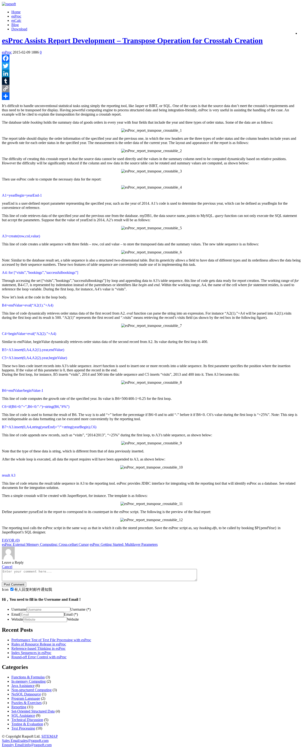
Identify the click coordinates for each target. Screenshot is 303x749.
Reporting (18, 707)
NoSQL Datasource (26, 694)
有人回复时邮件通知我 (33, 589)
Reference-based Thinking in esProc (38, 648)
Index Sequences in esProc (31, 653)
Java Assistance (23, 686)
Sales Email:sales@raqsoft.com (25, 741)
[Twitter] (151, 66)
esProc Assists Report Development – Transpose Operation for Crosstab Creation (132, 40)
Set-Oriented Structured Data (33, 711)
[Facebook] (151, 58)
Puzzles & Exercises (26, 703)
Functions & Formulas (28, 677)
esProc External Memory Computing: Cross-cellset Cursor (45, 544)
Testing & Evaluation (27, 724)
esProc (16, 16)
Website (17, 619)
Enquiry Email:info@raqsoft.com (27, 745)
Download (19, 29)
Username (19, 609)
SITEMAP (49, 736)
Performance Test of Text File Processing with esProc (51, 640)
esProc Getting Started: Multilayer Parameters (124, 544)
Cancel (7, 567)
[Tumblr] (151, 81)
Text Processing (23, 728)
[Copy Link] (151, 88)
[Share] (151, 96)
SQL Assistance (23, 715)
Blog (15, 25)
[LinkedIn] (151, 73)
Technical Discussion (27, 720)
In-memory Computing (28, 681)
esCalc (16, 20)
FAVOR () (11, 540)
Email (15, 614)
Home (16, 12)
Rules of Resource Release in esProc (38, 644)
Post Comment (14, 584)
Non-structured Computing (31, 690)
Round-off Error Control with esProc (39, 657)
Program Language (25, 698)
